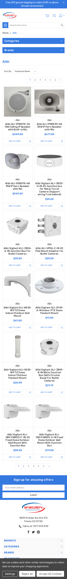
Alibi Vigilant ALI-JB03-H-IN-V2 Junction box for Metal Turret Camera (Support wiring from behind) (49, 189)
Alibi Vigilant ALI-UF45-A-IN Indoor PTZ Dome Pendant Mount (49, 310)
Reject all (27, 574)
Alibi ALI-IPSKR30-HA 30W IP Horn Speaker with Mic (49, 127)
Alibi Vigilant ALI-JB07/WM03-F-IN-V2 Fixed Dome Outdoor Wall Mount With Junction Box (17, 440)
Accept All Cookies (50, 574)
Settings (10, 574)
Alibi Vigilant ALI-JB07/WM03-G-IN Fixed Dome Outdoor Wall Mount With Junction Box (49, 440)
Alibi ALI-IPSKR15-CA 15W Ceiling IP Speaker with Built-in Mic (18, 127)
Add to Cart (15, 141)
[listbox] (25, 71)
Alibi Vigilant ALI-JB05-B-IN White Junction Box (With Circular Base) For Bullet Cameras (49, 375)
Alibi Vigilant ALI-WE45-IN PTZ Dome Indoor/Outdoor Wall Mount (18, 311)
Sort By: (8, 71)
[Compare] (54, 15)
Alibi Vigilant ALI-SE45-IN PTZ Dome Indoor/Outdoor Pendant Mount (18, 373)
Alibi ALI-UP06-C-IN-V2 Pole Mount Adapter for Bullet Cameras (49, 251)
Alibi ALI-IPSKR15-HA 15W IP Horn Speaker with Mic (17, 186)
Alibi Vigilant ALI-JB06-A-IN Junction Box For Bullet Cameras (18, 251)
